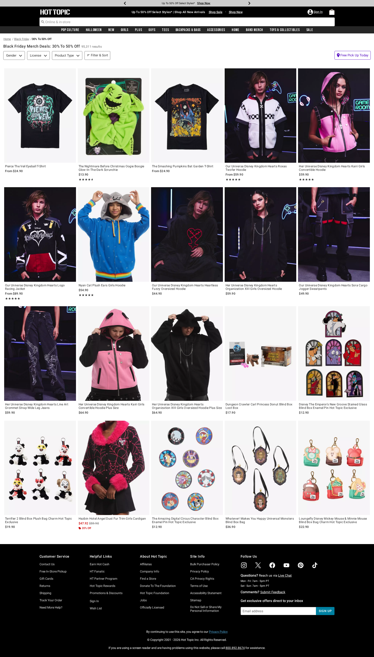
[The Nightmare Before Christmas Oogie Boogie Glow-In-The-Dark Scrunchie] (114, 115)
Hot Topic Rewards (102, 586)
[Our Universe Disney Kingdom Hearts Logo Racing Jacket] (40, 234)
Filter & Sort (99, 55)
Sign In (94, 601)
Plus (138, 30)
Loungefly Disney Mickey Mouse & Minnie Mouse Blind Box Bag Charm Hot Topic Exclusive (333, 520)
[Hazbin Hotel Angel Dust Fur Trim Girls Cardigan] (114, 468)
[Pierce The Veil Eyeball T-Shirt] (40, 115)
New (111, 30)
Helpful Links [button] (101, 556)
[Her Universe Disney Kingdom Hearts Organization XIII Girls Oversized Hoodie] (260, 234)
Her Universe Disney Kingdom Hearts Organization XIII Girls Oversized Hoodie (254, 287)
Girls (125, 30)
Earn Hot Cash (99, 564)
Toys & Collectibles (285, 30)
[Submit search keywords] (43, 21)
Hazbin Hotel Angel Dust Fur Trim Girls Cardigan (112, 518)
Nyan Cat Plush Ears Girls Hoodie (102, 285)
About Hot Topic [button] (153, 556)
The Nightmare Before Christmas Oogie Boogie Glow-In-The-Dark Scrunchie (111, 167)
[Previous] (125, 3)
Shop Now (203, 3)
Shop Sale (215, 12)
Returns (45, 586)
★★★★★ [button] (86, 179)
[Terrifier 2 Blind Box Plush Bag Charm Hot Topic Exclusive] (40, 468)
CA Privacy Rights (202, 578)
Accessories (216, 30)
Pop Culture (70, 30)
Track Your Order (51, 600)
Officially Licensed (152, 607)
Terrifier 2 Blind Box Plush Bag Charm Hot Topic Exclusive (38, 520)
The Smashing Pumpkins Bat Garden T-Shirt (182, 166)
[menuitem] (332, 12)
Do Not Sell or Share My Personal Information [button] (206, 608)
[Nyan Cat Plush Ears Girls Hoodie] (114, 234)
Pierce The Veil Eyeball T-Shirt (25, 166)
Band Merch (254, 30)
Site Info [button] (197, 556)
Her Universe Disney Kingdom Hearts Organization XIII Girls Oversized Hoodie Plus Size (187, 406)
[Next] (249, 3)
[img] (244, 565)
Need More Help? (51, 607)
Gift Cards (46, 578)
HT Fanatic (97, 571)
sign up (325, 611)
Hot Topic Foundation (154, 593)
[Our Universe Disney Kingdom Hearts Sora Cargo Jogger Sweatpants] (334, 234)
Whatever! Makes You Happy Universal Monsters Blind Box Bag (260, 520)
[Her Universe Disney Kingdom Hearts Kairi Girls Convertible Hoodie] (334, 115)
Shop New (236, 12)
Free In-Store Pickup (53, 571)
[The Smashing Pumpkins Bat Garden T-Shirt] (187, 115)
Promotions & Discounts (106, 593)
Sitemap (195, 600)
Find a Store (148, 578)
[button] (315, 12)
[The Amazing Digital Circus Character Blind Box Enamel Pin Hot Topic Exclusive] (187, 468)
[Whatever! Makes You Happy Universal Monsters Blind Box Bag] (260, 468)
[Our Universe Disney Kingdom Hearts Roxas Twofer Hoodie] (260, 115)
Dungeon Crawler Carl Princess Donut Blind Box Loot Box (259, 406)
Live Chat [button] (285, 575)
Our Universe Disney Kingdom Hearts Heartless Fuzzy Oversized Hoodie (185, 287)
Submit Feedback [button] (272, 592)
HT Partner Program (103, 578)
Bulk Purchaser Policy (204, 564)
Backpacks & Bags (188, 30)
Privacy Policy (199, 571)
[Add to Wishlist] (72, 73)
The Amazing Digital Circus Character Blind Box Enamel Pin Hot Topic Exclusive (185, 520)
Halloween (94, 30)
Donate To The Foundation (158, 586)
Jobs (143, 600)
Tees (165, 30)
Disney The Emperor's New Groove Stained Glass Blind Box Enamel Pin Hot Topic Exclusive (333, 406)
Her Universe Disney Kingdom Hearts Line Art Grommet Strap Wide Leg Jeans (36, 406)
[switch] (352, 55)
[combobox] (187, 21)
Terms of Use (199, 586)
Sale (309, 30)
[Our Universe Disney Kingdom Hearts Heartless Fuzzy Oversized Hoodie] (187, 234)
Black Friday (21, 39)
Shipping (45, 593)
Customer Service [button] (55, 556)
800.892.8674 (235, 648)
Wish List (96, 608)
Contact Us (47, 564)
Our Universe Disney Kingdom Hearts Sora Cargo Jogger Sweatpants (333, 287)
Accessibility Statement (206, 593)
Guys (151, 30)
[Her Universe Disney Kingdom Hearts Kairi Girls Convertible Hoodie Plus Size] (114, 353)
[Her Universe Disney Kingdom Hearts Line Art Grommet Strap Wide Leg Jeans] (40, 353)
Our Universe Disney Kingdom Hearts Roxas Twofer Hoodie (256, 167)
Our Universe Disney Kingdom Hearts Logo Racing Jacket (35, 287)
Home (235, 30)
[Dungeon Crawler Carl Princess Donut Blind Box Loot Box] (260, 353)
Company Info (149, 571)
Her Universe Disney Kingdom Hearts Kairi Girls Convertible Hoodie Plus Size (112, 406)
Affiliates (146, 564)
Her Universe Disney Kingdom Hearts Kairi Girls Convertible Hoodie (332, 167)
